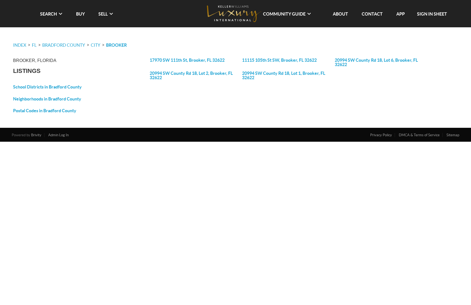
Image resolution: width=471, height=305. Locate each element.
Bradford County (63, 45)
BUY (80, 13)
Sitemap (452, 135)
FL (34, 45)
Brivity (36, 135)
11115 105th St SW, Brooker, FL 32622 (279, 60)
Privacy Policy (381, 135)
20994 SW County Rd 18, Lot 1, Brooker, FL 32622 (283, 75)
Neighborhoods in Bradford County (47, 98)
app (400, 13)
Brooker (116, 45)
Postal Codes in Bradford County (44, 110)
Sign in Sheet (432, 13)
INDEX (19, 45)
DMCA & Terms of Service (419, 135)
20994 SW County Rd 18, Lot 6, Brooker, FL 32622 (376, 62)
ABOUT (340, 13)
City (95, 45)
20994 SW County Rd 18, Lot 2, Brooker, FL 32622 (191, 75)
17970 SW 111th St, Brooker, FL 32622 (187, 60)
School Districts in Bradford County (47, 86)
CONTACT (372, 13)
